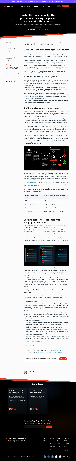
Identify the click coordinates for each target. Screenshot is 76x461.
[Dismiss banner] (74, 1)
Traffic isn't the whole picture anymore (11, 51)
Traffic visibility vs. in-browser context (12, 53)
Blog (33, 11)
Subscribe (49, 427)
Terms (65, 444)
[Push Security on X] (64, 456)
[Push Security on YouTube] (67, 456)
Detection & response (34, 24)
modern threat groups (31, 182)
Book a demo (65, 6)
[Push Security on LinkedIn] (69, 456)
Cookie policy (66, 443)
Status (51, 449)
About (58, 440)
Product (23, 6)
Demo (44, 442)
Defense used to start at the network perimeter (11, 48)
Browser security (39, 11)
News (58, 444)
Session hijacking (57, 24)
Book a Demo (63, 358)
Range (51, 440)
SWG (41, 24)
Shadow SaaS (38, 26)
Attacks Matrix (53, 446)
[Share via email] (12, 81)
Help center (52, 443)
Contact (58, 446)
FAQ (51, 447)
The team (59, 442)
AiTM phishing (50, 24)
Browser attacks (26, 24)
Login (59, 6)
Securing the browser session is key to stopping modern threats (11, 57)
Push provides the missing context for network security (12, 61)
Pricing (48, 6)
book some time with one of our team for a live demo (49, 352)
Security (65, 440)
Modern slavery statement (31, 456)
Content (51, 444)
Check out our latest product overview (53, 350)
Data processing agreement (66, 450)
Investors (59, 443)
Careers (58, 447)
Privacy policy (67, 442)
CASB (45, 24)
